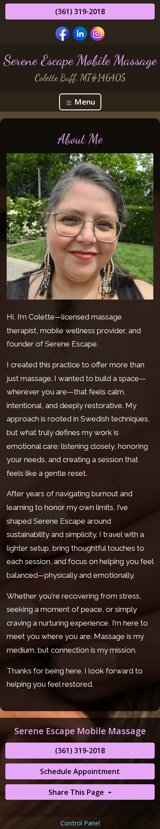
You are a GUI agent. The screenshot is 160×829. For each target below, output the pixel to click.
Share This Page (77, 792)
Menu (83, 102)
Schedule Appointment (80, 771)
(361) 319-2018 (80, 11)
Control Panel (80, 823)
